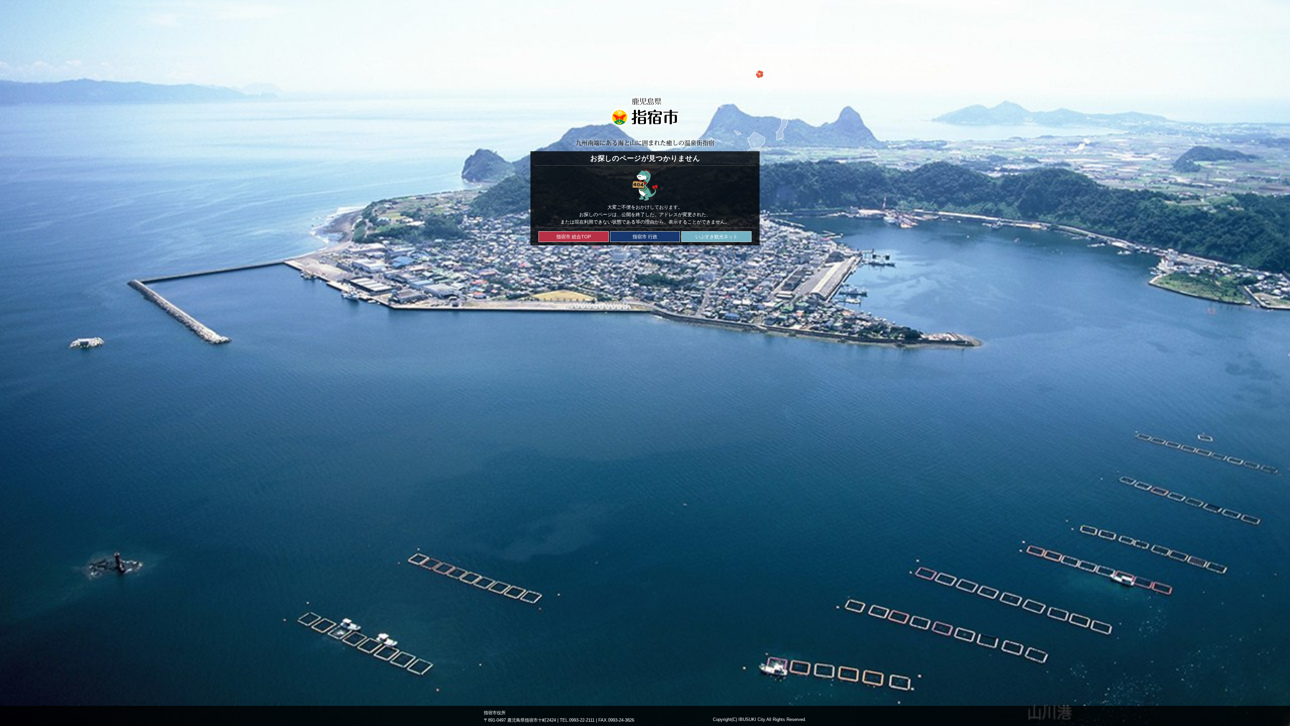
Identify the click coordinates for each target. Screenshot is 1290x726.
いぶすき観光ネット (716, 236)
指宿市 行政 (645, 236)
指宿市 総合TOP (573, 236)
